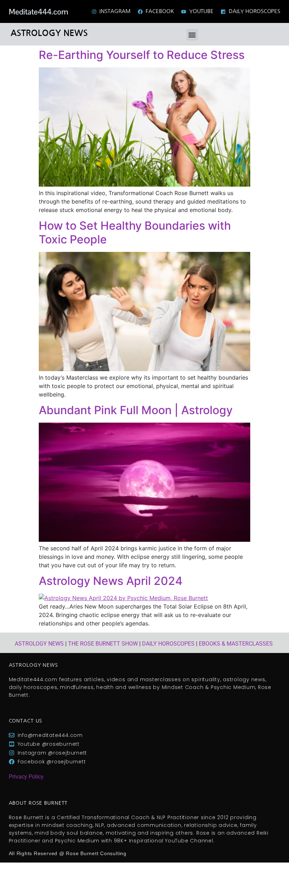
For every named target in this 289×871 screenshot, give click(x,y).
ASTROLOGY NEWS (39, 643)
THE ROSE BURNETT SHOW (103, 643)
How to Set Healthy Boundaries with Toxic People (135, 232)
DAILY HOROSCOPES (168, 643)
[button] (192, 35)
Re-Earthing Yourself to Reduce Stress (142, 55)
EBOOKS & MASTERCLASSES (236, 643)
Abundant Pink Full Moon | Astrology (136, 410)
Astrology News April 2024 (111, 581)
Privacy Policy (26, 776)
